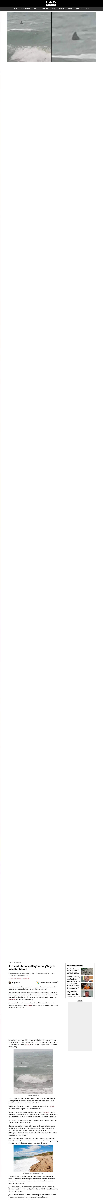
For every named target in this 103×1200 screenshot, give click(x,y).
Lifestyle (62, 9)
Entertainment (25, 9)
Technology (44, 9)
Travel (53, 9)
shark (27, 1044)
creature (29, 1005)
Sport (35, 9)
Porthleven (12, 999)
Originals (78, 9)
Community (17, 962)
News (15, 9)
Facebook (46, 1112)
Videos (87, 9)
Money (70, 9)
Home (10, 962)
